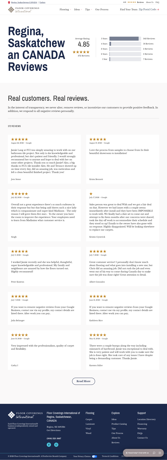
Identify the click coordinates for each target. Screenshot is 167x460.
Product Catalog (119, 424)
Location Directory (146, 419)
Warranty (142, 429)
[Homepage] (25, 415)
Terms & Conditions (110, 456)
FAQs (139, 433)
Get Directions (53, 430)
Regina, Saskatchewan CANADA (24, 2)
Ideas (77, 9)
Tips (87, 9)
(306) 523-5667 (54, 438)
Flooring (64, 9)
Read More (84, 381)
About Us (149, 2)
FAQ (157, 2)
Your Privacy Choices (82, 456)
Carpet (89, 419)
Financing (142, 424)
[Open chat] (154, 453)
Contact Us (142, 438)
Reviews (115, 443)
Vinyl (88, 429)
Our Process (101, 9)
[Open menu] (160, 453)
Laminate (90, 424)
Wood (88, 433)
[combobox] (149, 8)
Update (42, 2)
